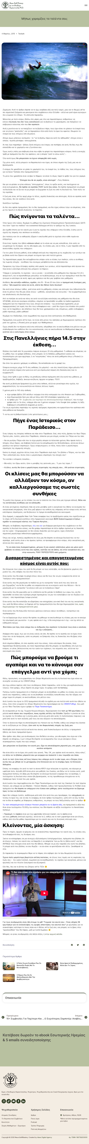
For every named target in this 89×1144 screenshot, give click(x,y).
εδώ (34, 526)
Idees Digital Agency (44, 1137)
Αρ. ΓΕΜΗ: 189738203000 (78, 1137)
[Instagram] (4, 1101)
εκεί (40, 526)
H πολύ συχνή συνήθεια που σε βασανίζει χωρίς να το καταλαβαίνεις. (29, 965)
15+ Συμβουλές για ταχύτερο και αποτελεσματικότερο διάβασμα (46, 400)
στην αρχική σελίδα (53, 934)
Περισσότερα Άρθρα (12, 956)
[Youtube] (13, 1101)
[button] (71, 944)
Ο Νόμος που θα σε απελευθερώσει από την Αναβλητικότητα (26, 977)
